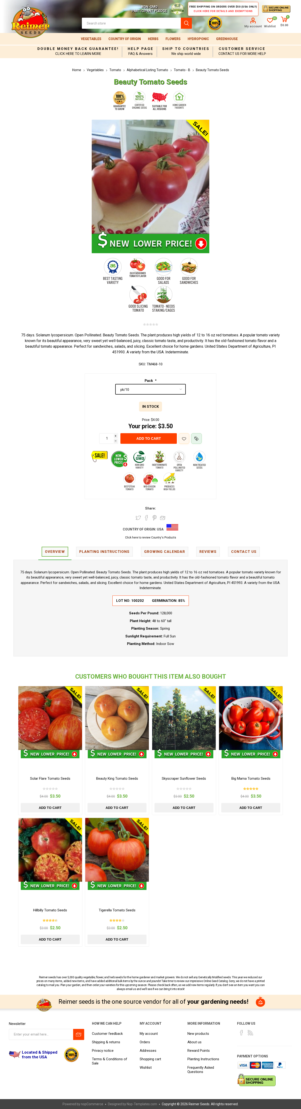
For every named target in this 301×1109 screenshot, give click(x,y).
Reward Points (198, 1050)
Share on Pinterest (154, 517)
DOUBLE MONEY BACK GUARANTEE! (78, 49)
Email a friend (162, 517)
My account (253, 26)
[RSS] (250, 1032)
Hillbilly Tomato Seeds (50, 910)
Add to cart (148, 438)
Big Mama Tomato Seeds (250, 778)
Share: (150, 508)
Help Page (141, 49)
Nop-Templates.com (142, 1104)
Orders (145, 1042)
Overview (55, 552)
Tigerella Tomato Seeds (117, 910)
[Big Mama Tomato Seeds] (251, 718)
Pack (149, 381)
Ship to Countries (186, 49)
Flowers (173, 39)
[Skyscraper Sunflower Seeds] (184, 718)
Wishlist (146, 1067)
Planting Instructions (203, 1059)
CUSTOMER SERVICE (242, 49)
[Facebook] (241, 1032)
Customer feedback (107, 1034)
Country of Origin (124, 39)
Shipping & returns (106, 1042)
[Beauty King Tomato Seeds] (117, 718)
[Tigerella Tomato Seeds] (117, 850)
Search (186, 23)
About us (194, 1042)
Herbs (153, 39)
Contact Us (244, 552)
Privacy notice (103, 1050)
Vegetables (91, 39)
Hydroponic (198, 39)
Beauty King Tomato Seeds (117, 778)
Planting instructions (104, 552)
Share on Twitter (138, 517)
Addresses (148, 1050)
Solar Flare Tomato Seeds (50, 778)
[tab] (54, 552)
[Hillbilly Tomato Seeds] (50, 850)
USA (160, 529)
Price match (196, 438)
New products (198, 1034)
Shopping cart (150, 1059)
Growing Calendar (164, 552)
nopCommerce (92, 1104)
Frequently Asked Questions (200, 1069)
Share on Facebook (146, 517)
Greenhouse (227, 39)
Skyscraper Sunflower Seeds (184, 778)
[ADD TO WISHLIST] (184, 438)
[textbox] (131, 23)
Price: (146, 420)
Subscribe (78, 1034)
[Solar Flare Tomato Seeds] (50, 718)
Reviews (208, 552)
